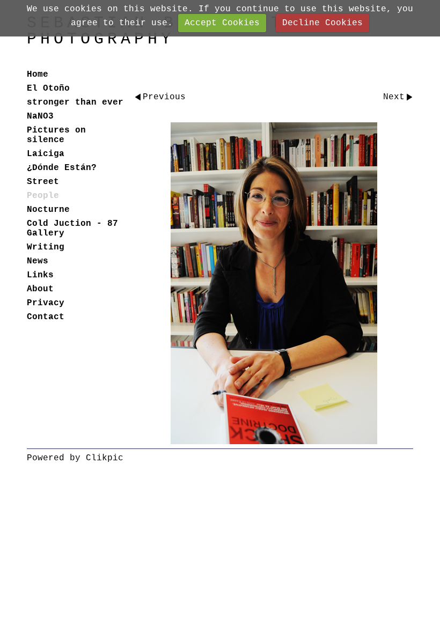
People (43, 196)
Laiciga (45, 154)
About (40, 289)
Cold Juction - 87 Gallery (72, 228)
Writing (45, 247)
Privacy (45, 303)
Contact (45, 317)
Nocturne (48, 210)
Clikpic (104, 458)
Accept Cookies (222, 23)
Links (40, 275)
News (37, 261)
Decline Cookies (322, 23)
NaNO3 (40, 116)
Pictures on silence (56, 135)
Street (43, 182)
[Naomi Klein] (273, 283)
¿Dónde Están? (62, 168)
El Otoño (48, 88)
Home (37, 74)
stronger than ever (75, 102)
